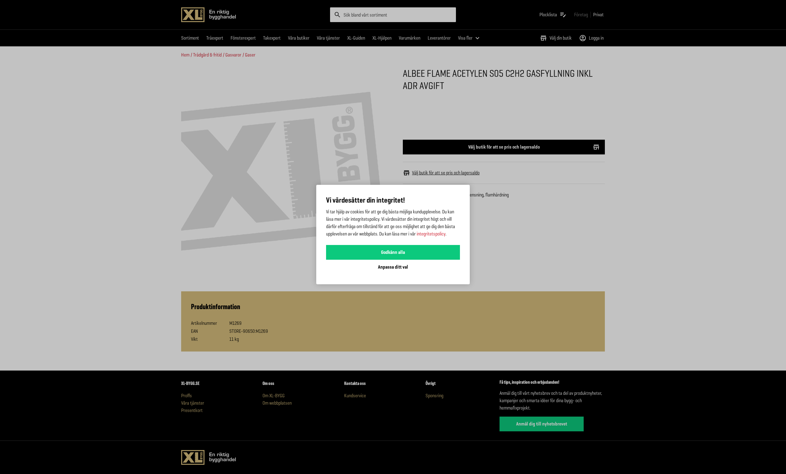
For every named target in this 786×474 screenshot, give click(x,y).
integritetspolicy (431, 234)
